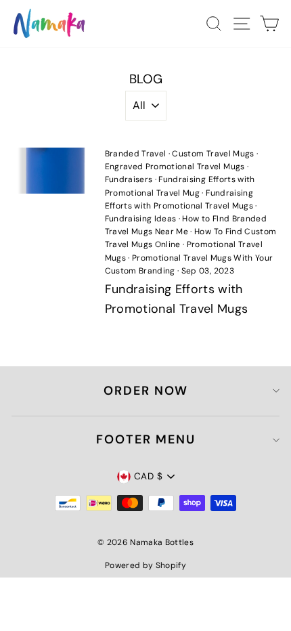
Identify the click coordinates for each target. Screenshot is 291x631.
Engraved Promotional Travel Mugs (175, 166)
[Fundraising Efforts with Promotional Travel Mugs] (52, 171)
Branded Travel (135, 153)
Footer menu (146, 439)
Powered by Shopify (145, 565)
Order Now (146, 391)
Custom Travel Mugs (213, 153)
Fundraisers (129, 179)
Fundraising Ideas (141, 218)
